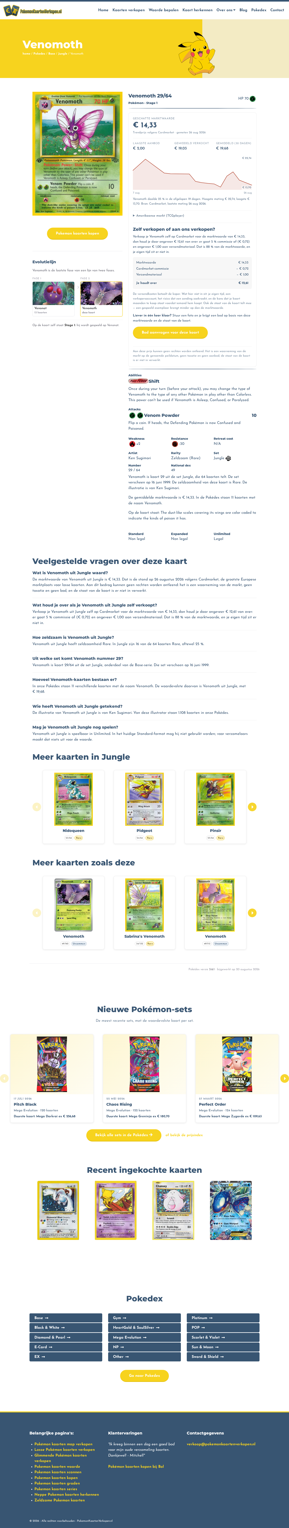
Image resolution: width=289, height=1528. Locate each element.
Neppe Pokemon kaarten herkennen (66, 1495)
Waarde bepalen (164, 10)
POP (196, 1328)
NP (116, 1347)
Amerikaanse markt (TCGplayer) (160, 215)
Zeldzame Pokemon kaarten (59, 1500)
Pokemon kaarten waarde (57, 1467)
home (26, 53)
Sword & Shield (205, 1357)
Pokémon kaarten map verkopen (63, 1444)
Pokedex (258, 10)
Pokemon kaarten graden (57, 1483)
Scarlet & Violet (206, 1338)
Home (103, 10)
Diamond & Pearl (49, 1338)
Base (51, 53)
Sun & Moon (202, 1347)
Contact (277, 10)
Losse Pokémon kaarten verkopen (64, 1450)
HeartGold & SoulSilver (133, 1328)
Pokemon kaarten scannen (57, 1472)
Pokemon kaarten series (55, 1489)
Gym (117, 1318)
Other (118, 1357)
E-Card (40, 1347)
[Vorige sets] (4, 1078)
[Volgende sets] (284, 1078)
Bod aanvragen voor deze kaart (170, 333)
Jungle (62, 53)
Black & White (46, 1328)
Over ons (224, 10)
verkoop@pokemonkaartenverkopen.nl (221, 1444)
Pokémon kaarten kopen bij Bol (136, 1467)
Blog (243, 10)
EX (37, 1357)
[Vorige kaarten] (36, 807)
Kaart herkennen (197, 10)
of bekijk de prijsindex (184, 1135)
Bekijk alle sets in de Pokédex (122, 1135)
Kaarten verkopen (128, 10)
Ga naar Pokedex (144, 1376)
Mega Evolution (127, 1338)
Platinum (199, 1318)
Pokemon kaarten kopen (77, 234)
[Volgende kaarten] (252, 807)
